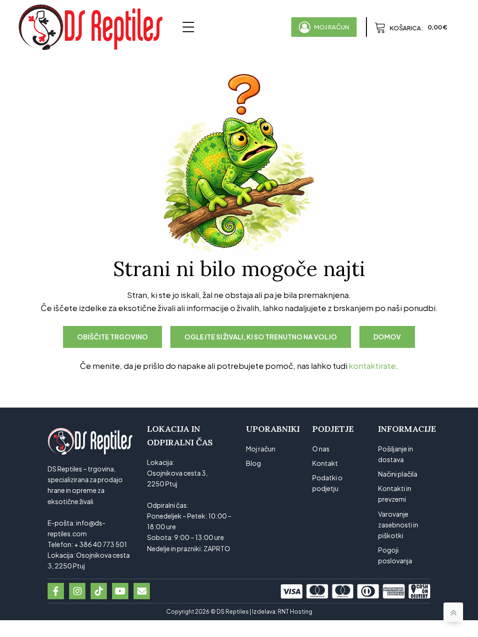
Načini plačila (397, 474)
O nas (321, 448)
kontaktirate (372, 366)
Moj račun (260, 448)
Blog (253, 463)
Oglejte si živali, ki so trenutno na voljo (260, 336)
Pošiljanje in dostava (395, 454)
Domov (387, 336)
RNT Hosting (295, 611)
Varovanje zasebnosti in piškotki (398, 525)
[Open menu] (188, 27)
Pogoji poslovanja (395, 555)
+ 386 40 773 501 (100, 544)
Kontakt (325, 463)
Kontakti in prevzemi (394, 493)
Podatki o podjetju (327, 482)
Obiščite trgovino (112, 336)
